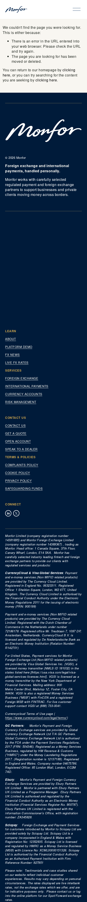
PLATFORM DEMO (18, 347)
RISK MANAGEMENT (20, 402)
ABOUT (10, 339)
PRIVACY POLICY (18, 481)
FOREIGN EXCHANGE (21, 378)
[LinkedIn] (8, 513)
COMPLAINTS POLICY (21, 465)
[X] (16, 513)
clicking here (46, 80)
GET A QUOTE (15, 433)
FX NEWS (12, 355)
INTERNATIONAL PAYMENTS (26, 386)
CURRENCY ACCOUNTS (23, 394)
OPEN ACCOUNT (18, 441)
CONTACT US (15, 426)
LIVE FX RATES (16, 363)
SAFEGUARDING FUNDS (24, 489)
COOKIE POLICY (17, 473)
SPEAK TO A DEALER (21, 449)
